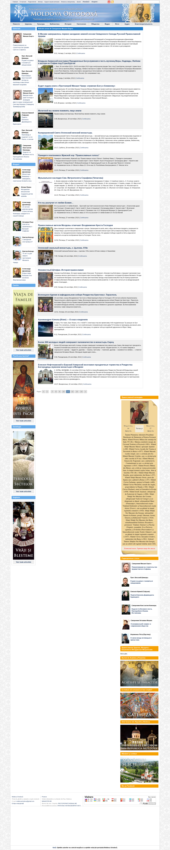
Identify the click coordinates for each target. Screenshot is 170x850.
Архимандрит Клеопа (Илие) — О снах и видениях (63, 320)
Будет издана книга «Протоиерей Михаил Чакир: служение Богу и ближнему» (76, 86)
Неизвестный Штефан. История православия (61, 270)
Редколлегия (32, 1)
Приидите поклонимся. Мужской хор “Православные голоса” (68, 155)
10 (63, 392)
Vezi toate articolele (23, 350)
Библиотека (54, 24)
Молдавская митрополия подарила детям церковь (27, 191)
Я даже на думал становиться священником (28, 60)
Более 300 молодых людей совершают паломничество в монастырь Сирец (76, 342)
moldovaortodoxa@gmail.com (25, 801)
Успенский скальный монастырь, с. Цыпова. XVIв (63, 248)
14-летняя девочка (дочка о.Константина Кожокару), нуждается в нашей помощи (23, 209)
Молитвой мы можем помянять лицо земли (59, 111)
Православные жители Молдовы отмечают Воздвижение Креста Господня (75, 225)
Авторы (40, 1)
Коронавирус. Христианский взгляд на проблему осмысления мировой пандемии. (22, 78)
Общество (95, 24)
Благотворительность (143, 24)
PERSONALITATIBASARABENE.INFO (69, 805)
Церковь (28, 24)
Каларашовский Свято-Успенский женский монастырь (65, 133)
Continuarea (81, 53)
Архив (79, 1)
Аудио (127, 24)
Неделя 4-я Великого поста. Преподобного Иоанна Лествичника (23, 152)
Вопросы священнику (68, 1)
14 (81, 392)
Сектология (81, 24)
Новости (16, 24)
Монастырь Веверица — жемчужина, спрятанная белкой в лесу (22, 175)
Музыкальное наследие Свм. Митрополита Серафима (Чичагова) (70, 178)
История (68, 24)
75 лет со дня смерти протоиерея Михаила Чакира (23, 256)
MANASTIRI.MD (47, 801)
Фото (117, 24)
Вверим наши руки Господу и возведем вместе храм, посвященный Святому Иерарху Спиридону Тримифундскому (23, 99)
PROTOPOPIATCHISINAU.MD (67, 803)
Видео (107, 24)
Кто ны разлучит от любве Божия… (55, 203)
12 (72, 392)
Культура (41, 24)
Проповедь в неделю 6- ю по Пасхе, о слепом (27, 134)
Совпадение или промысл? (28, 239)
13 (77, 392)
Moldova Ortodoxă (17, 796)
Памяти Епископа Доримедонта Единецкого (23, 118)
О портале (23, 1)
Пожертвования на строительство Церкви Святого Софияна (23, 42)
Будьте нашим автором (52, 1)
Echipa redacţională (18, 803)
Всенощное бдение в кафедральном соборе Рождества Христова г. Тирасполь (77, 295)
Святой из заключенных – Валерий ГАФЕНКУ (28, 226)
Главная (15, 1)
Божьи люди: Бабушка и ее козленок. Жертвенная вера (22, 274)
